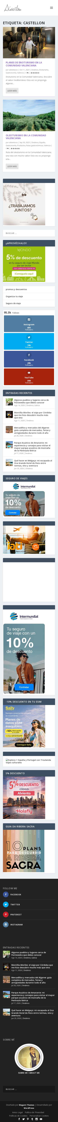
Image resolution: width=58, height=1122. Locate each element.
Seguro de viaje (13, 303)
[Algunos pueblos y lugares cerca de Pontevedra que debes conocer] (9, 401)
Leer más (12, 90)
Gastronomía (11, 73)
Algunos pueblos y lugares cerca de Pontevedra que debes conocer (31, 401)
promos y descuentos (16, 289)
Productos (21, 145)
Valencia (20, 73)
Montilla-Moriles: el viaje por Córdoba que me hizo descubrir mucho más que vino (32, 415)
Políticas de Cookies (18, 1115)
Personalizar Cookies (39, 1115)
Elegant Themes (26, 1105)
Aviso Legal (17, 1112)
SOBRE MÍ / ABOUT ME (29, 1072)
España (42, 142)
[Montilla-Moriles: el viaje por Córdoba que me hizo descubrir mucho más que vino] (9, 414)
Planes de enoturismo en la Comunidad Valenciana (24, 64)
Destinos (34, 70)
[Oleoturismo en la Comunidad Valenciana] (29, 115)
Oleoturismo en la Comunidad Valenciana (26, 137)
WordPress (29, 1108)
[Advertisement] (29, 582)
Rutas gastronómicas (34, 145)
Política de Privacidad (34, 1112)
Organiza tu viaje (14, 296)
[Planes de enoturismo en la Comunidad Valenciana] (29, 42)
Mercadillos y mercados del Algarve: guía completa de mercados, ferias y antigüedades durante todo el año (32, 430)
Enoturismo (43, 70)
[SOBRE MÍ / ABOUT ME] (29, 1057)
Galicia (37, 405)
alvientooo (13, 70)
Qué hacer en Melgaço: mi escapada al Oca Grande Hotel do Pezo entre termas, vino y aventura (33, 463)
